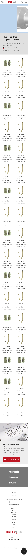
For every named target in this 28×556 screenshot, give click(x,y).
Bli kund (14, 516)
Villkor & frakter (14, 512)
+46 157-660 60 (15, 502)
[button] (2, 2)
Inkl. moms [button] (11, 539)
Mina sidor (14, 514)
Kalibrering (14, 522)
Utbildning (14, 527)
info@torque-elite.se (14, 504)
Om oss (14, 510)
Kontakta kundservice (11, 459)
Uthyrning (14, 524)
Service (14, 526)
